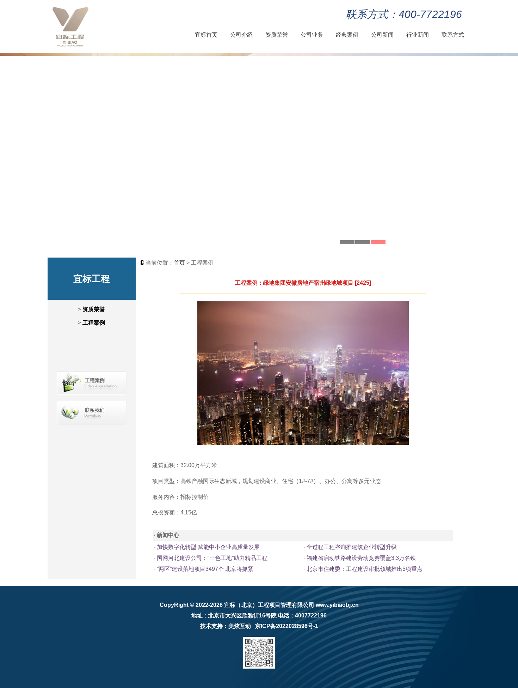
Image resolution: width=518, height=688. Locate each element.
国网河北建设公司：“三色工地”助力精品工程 (212, 558)
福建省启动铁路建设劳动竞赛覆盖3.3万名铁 (361, 558)
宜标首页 (206, 35)
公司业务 (312, 35)
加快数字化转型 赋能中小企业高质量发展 (208, 547)
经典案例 (347, 35)
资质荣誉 (276, 35)
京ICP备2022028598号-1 (286, 626)
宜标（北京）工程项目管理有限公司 (269, 605)
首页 (179, 263)
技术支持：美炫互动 (225, 626)
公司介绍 (241, 35)
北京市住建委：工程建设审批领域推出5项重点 (365, 569)
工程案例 (93, 323)
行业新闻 (417, 35)
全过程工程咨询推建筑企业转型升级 (352, 547)
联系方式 (453, 35)
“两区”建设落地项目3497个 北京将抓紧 (205, 569)
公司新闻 (382, 35)
